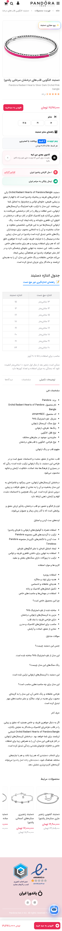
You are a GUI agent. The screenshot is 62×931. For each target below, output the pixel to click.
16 (51, 122)
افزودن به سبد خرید (45, 925)
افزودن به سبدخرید (13, 107)
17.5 (24, 122)
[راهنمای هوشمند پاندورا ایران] (54, 909)
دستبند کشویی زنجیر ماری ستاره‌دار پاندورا (49, 816)
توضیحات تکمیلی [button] (47, 379)
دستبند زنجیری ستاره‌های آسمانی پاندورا (25, 818)
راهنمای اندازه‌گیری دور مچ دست (39, 282)
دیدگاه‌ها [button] (9, 379)
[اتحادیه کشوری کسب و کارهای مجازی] (21, 874)
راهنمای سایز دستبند (44, 132)
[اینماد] (39, 874)
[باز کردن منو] (58, 3)
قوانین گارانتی (9, 172)
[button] (18, 3)
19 (38, 122)
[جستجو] (11, 3)
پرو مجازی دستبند (49, 25)
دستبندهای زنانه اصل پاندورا (26, 760)
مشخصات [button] (26, 379)
